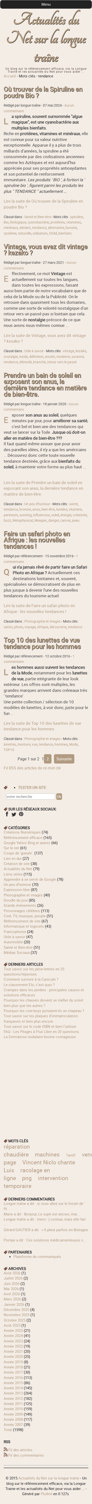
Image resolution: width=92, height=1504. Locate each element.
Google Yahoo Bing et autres (27, 842)
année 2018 (13, 1367)
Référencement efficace (23, 837)
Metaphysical (23, 520)
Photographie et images (42, 621)
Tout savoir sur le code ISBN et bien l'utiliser (40, 1026)
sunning (25, 515)
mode (23, 356)
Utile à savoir (34, 351)
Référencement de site (22, 921)
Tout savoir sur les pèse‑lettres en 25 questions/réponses (34, 971)
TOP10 (9, 750)
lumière (61, 509)
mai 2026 (11, 1288)
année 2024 (13, 1335)
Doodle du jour (16, 900)
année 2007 (13, 1424)
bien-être (48, 509)
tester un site (32, 787)
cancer (65, 520)
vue (34, 744)
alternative (56, 227)
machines (47, 1154)
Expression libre (17, 889)
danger (53, 520)
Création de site (17, 863)
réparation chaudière (17, 1150)
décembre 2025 (16, 1309)
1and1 (71, 1155)
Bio (6, 222)
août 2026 (12, 1272)
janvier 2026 (14, 1304)
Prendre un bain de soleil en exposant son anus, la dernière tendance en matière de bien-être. (45, 385)
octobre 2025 (15, 1320)
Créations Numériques (22, 832)
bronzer (25, 509)
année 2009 (13, 1414)
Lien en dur (13, 858)
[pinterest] (21, 815)
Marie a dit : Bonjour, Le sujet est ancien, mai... (42, 1214)
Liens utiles (13, 874)
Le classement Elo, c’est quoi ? (29, 984)
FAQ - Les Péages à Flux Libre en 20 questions (41, 1031)
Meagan (40, 520)
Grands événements (20, 905)
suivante (64, 759)
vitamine (75, 509)
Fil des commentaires (26, 1455)
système (10, 233)
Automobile (13, 941)
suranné (77, 356)
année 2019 (13, 1361)
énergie (65, 515)
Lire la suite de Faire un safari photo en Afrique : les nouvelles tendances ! (39, 608)
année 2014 (13, 1387)
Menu (46, 4)
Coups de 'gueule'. (18, 852)
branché (39, 362)
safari (8, 627)
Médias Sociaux (17, 952)
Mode (73, 744)
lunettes (10, 744)
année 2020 (13, 1356)
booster (71, 227)
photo (18, 627)
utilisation (40, 233)
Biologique (18, 222)
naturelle (24, 233)
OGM (53, 233)
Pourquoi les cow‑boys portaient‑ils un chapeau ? (44, 1010)
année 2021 (13, 1351)
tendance (39, 227)
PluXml (46, 1493)
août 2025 (12, 1325)
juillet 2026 (13, 1278)
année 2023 (13, 1340)
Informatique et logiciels (24, 926)
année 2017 (13, 1372)
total (8, 1429)
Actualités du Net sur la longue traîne (46, 38)
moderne (63, 356)
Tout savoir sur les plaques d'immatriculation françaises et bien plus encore (41, 1018)
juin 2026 (11, 1283)
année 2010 (13, 1408)
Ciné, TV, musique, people (25, 915)
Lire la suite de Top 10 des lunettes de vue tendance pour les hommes (42, 726)
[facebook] (7, 815)
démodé (25, 362)
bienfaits (65, 233)
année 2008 (13, 1419)
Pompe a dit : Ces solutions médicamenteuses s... (45, 1240)
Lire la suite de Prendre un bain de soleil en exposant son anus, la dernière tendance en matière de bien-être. (43, 488)
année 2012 (13, 1398)
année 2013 (13, 1393)
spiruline (76, 217)
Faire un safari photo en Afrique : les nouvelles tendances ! (37, 540)
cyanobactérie (38, 222)
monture (23, 744)
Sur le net (11, 847)
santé (73, 504)
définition (36, 356)
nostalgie (11, 356)
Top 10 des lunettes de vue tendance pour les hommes (42, 643)
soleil (55, 515)
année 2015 (13, 1382)
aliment (25, 227)
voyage (30, 627)
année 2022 (13, 1346)
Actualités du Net (18, 868)
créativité (80, 515)
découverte (58, 627)
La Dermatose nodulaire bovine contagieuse (40, 1036)
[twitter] (14, 815)
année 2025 (13, 1330)
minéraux (11, 227)
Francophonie (15, 931)
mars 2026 (12, 1298)
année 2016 (13, 1377)
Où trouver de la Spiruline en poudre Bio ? (43, 92)
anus (36, 509)
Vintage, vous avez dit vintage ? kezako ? (46, 249)
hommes (61, 744)
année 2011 (13, 1403)
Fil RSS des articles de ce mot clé (32, 768)
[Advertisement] (46, 1086)
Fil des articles (20, 1449)
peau (75, 520)
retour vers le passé (62, 362)
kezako (81, 351)
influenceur (41, 515)
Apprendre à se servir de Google (30, 879)
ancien (50, 356)
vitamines (73, 222)
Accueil (10, 75)
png (27, 1178)
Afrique (42, 627)
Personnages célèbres (22, 910)
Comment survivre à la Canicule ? (31, 979)
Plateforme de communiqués (37, 1256)
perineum (11, 515)
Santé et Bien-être (37, 217)
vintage (68, 351)
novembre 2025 (16, 1314)
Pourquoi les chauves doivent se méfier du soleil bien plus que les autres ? (43, 1003)
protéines (58, 222)
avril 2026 (12, 1293)
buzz (7, 520)
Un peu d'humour (37, 504)
